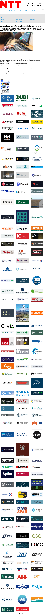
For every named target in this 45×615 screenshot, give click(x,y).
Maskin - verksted (19, 21)
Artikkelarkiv (20, 10)
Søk (43, 9)
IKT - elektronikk (4, 15)
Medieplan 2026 (4, 12)
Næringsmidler (32, 15)
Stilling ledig (27, 10)
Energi (2, 19)
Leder (15, 10)
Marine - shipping (19, 19)
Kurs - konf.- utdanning (20, 15)
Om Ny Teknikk (9, 10)
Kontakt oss (34, 10)
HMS (2, 21)
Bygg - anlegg (4, 17)
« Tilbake (2, 75)
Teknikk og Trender (33, 17)
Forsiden (2, 10)
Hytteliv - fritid (32, 19)
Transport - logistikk (19, 17)
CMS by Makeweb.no (22, 613)
